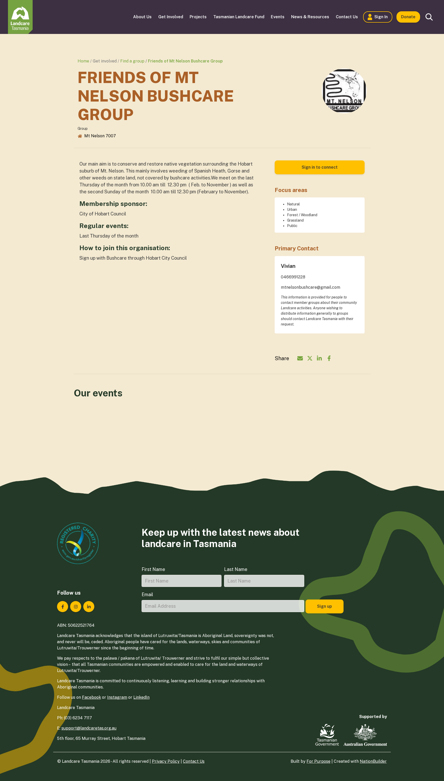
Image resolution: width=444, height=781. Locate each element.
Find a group (132, 61)
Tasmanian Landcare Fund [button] (238, 16)
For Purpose (318, 761)
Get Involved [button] (170, 16)
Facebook (91, 697)
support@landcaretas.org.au (88, 728)
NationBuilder (373, 761)
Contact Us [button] (347, 16)
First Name (153, 569)
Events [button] (277, 16)
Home (83, 61)
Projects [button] (198, 16)
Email (147, 594)
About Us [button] (142, 16)
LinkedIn (141, 697)
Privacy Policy (166, 761)
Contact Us (194, 761)
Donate (408, 16)
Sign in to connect (320, 167)
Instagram (117, 697)
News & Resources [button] (310, 16)
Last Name (235, 569)
